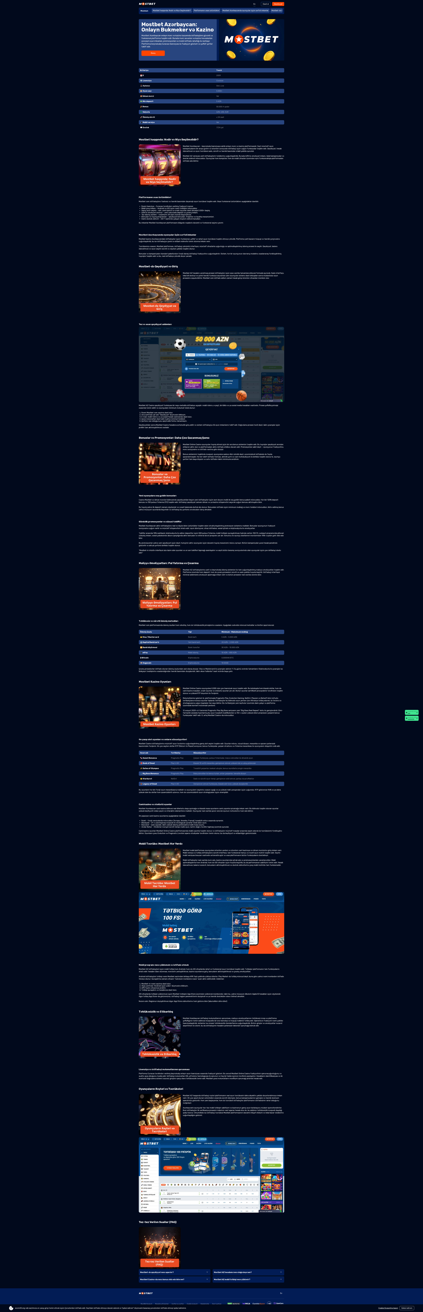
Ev (254, 4)
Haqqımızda (205, 1304)
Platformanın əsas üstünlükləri (206, 10)
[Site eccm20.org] (148, 4)
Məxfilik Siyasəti (146, 1304)
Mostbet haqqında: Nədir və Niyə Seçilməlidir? (172, 10)
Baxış (153, 53)
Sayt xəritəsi (216, 1304)
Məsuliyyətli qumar (162, 1304)
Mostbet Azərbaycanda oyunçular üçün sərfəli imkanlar (245, 10)
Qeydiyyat (278, 4)
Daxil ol (266, 4)
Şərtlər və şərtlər (178, 1304)
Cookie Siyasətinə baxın (388, 1308)
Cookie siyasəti (192, 1304)
